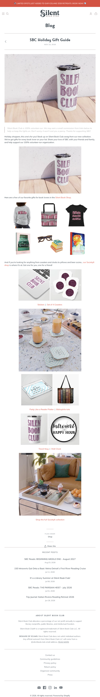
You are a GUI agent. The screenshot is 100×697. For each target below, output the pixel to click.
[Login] (90, 13)
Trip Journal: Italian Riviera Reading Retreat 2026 (50, 597)
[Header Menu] (3, 13)
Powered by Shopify (61, 695)
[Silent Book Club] (50, 14)
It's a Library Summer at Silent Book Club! (50, 578)
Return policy (50, 667)
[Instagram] (50, 687)
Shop (50, 537)
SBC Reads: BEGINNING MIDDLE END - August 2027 (50, 559)
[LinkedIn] (55, 687)
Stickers (41, 304)
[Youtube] (61, 687)
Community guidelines (50, 659)
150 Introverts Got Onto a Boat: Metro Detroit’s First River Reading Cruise (50, 568)
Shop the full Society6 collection (50, 519)
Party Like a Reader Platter (42, 409)
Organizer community (50, 671)
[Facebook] (44, 687)
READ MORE (63, 642)
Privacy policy (50, 663)
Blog (50, 25)
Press (50, 674)
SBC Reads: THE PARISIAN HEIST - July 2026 (50, 587)
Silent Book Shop (63, 197)
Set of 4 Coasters (54, 304)
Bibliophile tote (63, 409)
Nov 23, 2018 (50, 44)
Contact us (50, 655)
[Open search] (7, 13)
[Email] (39, 687)
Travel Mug (44, 449)
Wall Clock (56, 449)
